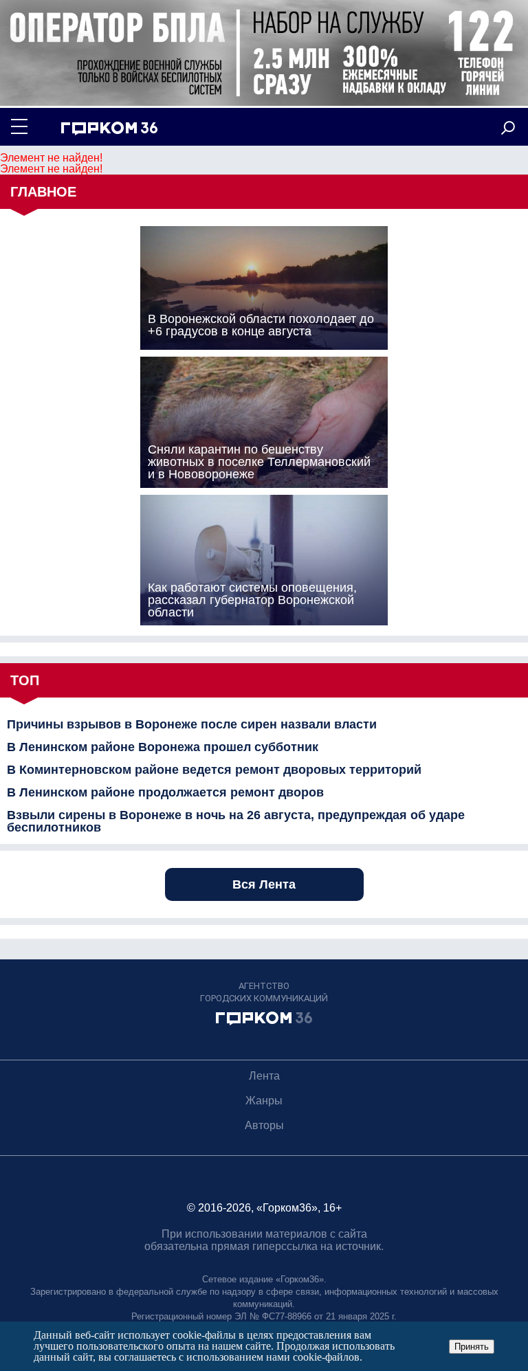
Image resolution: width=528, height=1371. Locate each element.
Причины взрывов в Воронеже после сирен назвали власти (192, 724)
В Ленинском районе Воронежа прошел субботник (162, 747)
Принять (471, 1346)
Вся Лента (264, 884)
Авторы (264, 1125)
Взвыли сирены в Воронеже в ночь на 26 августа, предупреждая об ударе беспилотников (236, 821)
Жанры (264, 1100)
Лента (264, 1076)
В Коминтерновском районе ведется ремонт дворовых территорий (214, 769)
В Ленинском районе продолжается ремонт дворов (165, 792)
